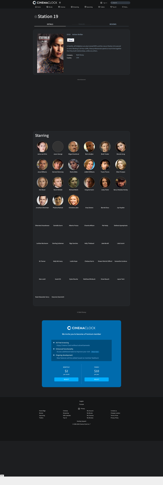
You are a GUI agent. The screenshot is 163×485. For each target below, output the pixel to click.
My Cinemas (90, 415)
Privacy (83, 409)
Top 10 (114, 7)
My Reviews (90, 418)
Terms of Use (114, 415)
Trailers (102, 7)
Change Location (115, 413)
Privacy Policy (114, 418)
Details (50, 24)
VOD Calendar (67, 415)
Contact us (114, 411)
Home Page (42, 411)
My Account (90, 411)
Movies (50, 7)
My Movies (90, 413)
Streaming (76, 7)
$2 (66, 373)
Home (39, 7)
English (82, 401)
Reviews (113, 24)
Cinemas (62, 7)
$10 (96, 373)
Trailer (81, 24)
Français (81, 404)
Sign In (105, 3)
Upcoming (90, 7)
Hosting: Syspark (81, 421)
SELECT (66, 379)
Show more (95, 352)
